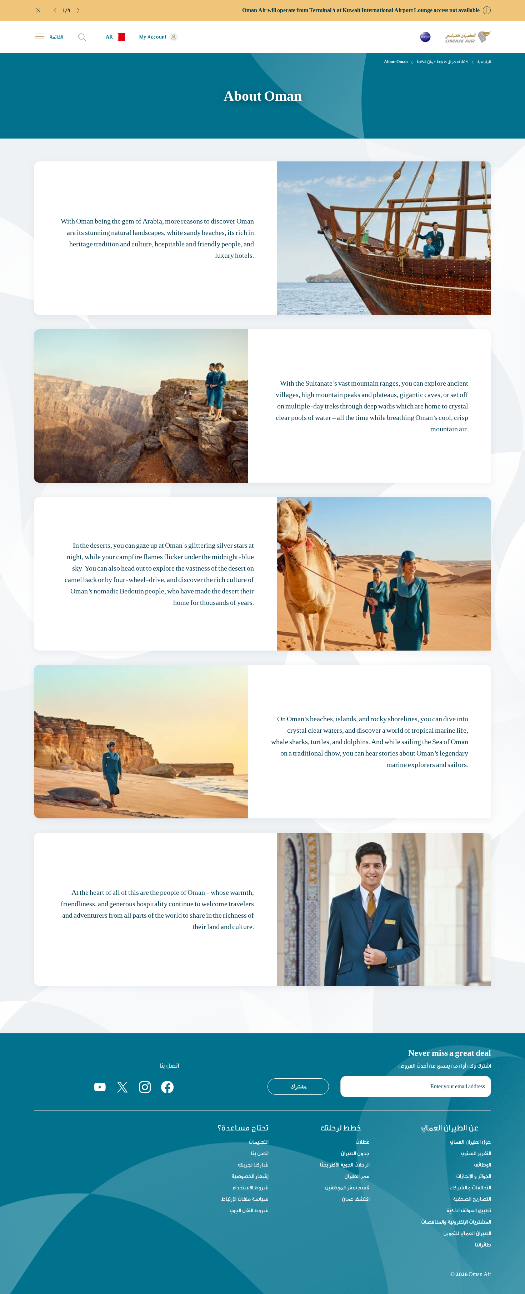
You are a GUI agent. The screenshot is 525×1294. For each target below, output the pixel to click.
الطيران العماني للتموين (467, 1233)
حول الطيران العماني (470, 1141)
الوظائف (482, 1164)
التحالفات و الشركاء (470, 1187)
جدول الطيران (355, 1153)
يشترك (298, 1086)
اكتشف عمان (356, 1199)
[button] (55, 10)
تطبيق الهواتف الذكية (468, 1210)
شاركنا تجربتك (253, 1164)
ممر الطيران (357, 1176)
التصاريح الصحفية (472, 1199)
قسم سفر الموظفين (347, 1187)
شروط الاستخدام (250, 1187)
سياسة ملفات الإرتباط (245, 1199)
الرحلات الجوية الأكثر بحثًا (345, 1164)
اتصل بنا (260, 1153)
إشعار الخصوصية (250, 1176)
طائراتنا (483, 1244)
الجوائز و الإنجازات (473, 1176)
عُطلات (362, 1141)
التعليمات (259, 1141)
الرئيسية (484, 62)
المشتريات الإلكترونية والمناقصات (456, 1221)
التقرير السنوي (476, 1153)
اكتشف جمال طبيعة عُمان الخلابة (442, 62)
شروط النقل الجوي (249, 1210)
